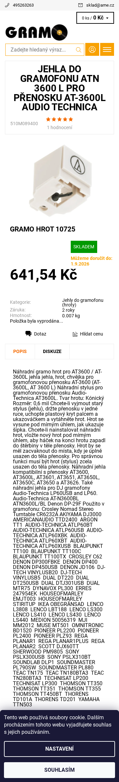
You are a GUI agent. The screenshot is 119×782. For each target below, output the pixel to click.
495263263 (23, 5)
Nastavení (59, 749)
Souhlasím (59, 770)
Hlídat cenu (91, 334)
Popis (20, 351)
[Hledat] (78, 50)
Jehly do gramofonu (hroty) (82, 302)
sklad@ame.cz (100, 5)
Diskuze (52, 351)
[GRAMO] (59, 32)
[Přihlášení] (92, 49)
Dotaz (40, 334)
